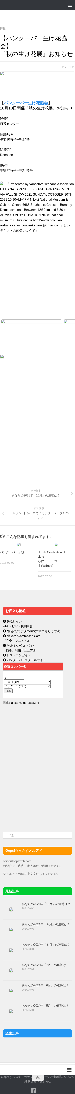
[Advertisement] (33, 793)
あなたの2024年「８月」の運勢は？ (46, 944)
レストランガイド (18, 655)
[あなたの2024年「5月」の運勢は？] (11, 1011)
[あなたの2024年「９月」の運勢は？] (11, 930)
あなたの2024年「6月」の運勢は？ (45, 985)
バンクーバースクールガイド (26, 660)
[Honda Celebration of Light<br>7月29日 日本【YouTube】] (56, 545)
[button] (37, 290)
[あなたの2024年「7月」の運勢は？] (11, 970)
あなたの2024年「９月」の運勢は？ (46, 924)
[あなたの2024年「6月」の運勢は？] (11, 991)
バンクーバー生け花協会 (26, 103)
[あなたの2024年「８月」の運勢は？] (11, 950)
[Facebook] (34, 1090)
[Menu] (70, 5)
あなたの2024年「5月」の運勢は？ (45, 1005)
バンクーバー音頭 (12, 552)
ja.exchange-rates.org (25, 702)
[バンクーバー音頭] (19, 545)
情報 (3, 28)
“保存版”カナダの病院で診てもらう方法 (33, 631)
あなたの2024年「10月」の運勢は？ (46, 904)
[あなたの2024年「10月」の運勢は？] (11, 909)
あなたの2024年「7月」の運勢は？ (45, 965)
